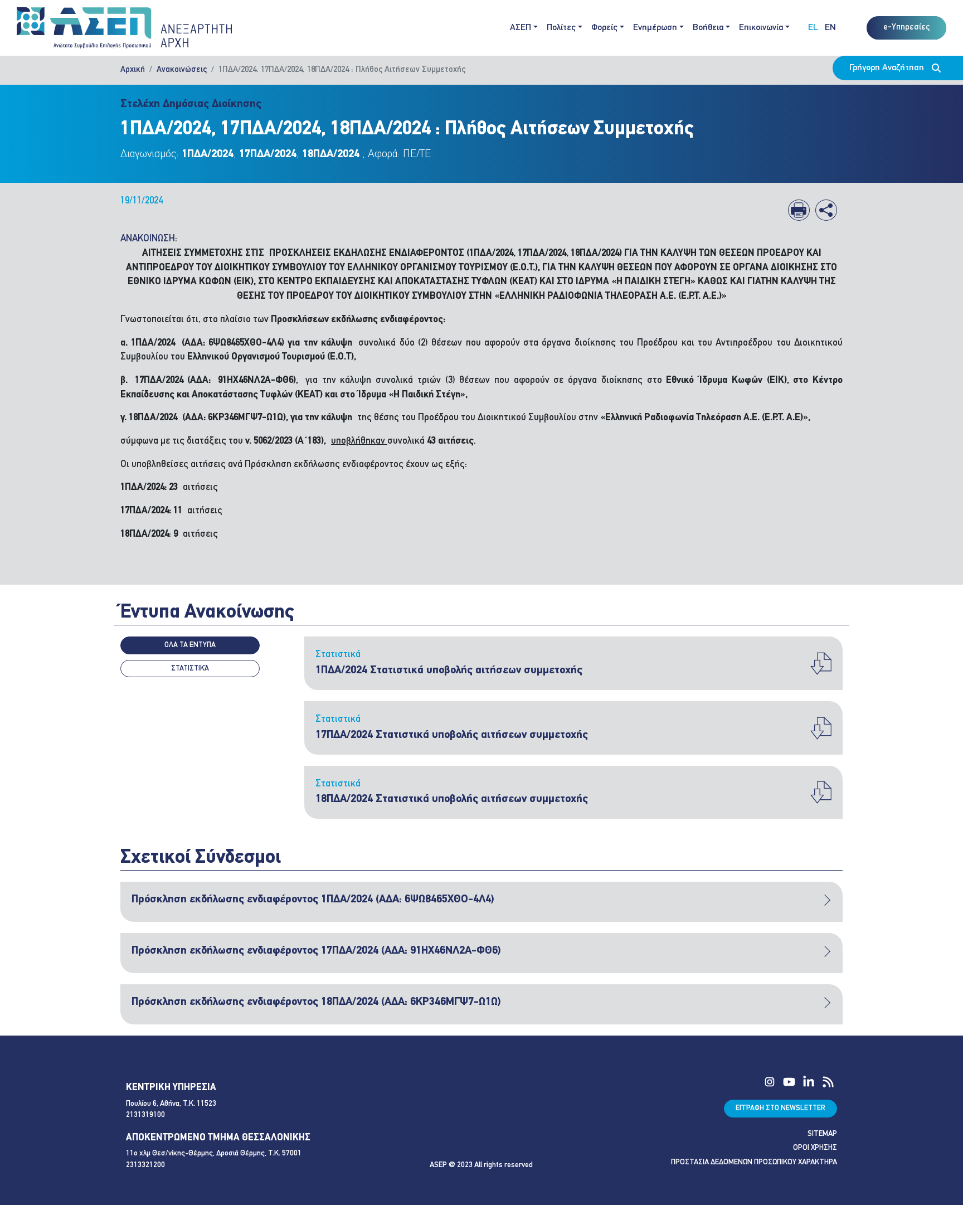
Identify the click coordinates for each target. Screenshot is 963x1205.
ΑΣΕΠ (520, 27)
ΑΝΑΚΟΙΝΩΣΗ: (148, 239)
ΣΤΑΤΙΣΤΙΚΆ (190, 668)
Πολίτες (561, 27)
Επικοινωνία (761, 27)
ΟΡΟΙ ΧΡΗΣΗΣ (815, 1147)
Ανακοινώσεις (182, 70)
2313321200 (145, 1165)
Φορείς (604, 27)
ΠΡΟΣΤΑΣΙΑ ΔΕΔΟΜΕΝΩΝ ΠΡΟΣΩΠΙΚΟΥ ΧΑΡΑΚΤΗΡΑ (754, 1162)
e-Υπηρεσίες (906, 27)
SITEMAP (822, 1134)
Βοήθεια (708, 27)
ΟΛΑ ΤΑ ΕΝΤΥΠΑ (190, 645)
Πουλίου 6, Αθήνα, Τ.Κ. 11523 (171, 1103)
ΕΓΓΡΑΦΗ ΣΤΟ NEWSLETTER (780, 1108)
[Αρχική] (124, 27)
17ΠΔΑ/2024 (267, 154)
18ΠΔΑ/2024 (330, 154)
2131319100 (145, 1115)
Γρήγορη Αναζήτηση (887, 68)
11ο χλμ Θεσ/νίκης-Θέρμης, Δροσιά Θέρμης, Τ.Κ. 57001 (213, 1153)
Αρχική (132, 70)
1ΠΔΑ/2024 (208, 154)
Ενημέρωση (655, 27)
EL (813, 27)
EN (830, 27)
